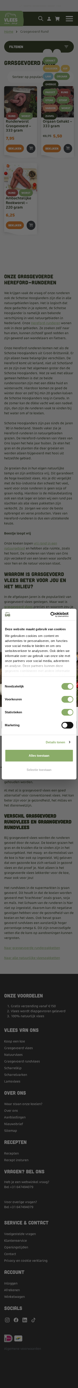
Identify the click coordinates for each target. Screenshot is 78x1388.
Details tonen (55, 742)
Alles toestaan (39, 755)
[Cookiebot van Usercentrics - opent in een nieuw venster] (55, 614)
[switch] (67, 699)
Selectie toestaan (39, 770)
